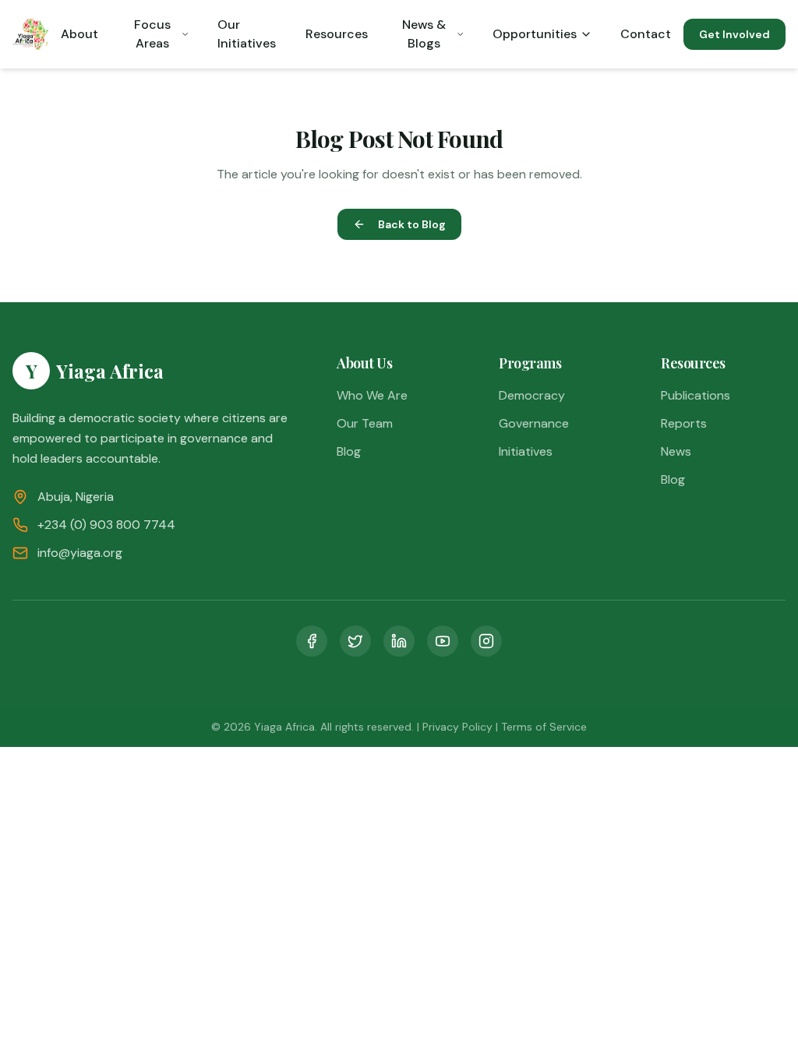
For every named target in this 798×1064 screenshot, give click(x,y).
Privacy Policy (457, 727)
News (676, 451)
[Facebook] (311, 641)
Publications (695, 395)
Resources (336, 34)
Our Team (365, 423)
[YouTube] (442, 641)
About (79, 34)
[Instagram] (486, 641)
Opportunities (535, 34)
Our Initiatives (246, 33)
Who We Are (372, 395)
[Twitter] (355, 641)
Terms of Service (544, 727)
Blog (349, 451)
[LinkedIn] (399, 641)
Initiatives (526, 451)
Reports (684, 423)
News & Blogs (424, 33)
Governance (534, 423)
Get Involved (734, 34)
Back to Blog (412, 224)
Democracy (532, 395)
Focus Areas (152, 33)
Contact (645, 34)
